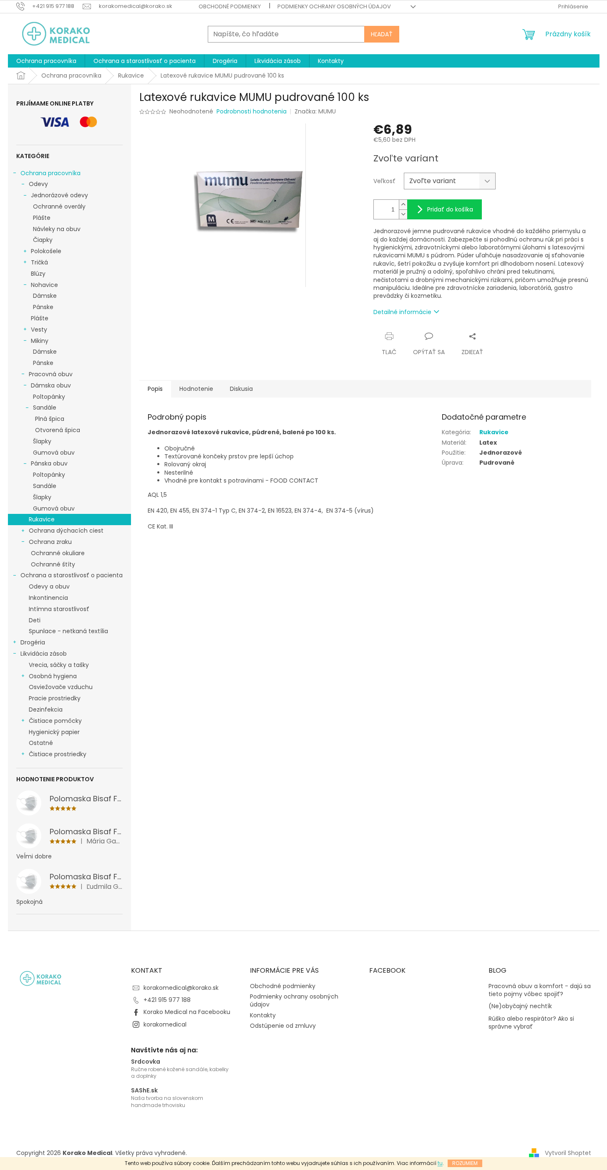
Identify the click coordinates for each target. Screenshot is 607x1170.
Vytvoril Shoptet (568, 1153)
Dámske (45, 296)
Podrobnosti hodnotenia (252, 112)
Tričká (39, 262)
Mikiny (39, 341)
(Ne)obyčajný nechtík (520, 1006)
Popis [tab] (155, 389)
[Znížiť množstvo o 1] (403, 214)
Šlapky (42, 441)
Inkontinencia (48, 598)
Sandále (44, 407)
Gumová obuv (54, 452)
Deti (34, 620)
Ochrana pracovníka (50, 173)
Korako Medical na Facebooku (187, 1012)
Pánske (43, 307)
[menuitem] (46, 61)
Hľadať (382, 34)
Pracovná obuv (51, 374)
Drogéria (32, 642)
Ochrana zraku (50, 542)
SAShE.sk (144, 1091)
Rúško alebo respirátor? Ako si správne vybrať (531, 1023)
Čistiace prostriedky (57, 754)
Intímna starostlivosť (59, 609)
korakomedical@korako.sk (181, 988)
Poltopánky (49, 397)
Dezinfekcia (46, 709)
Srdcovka (145, 1062)
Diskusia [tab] (241, 389)
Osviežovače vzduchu (61, 687)
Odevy (38, 184)
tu (440, 1163)
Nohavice (44, 285)
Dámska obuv (51, 385)
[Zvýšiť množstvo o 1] (403, 204)
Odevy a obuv (49, 586)
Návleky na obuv (57, 229)
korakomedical (165, 1024)
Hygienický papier (54, 732)
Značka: (315, 111)
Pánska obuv (49, 463)
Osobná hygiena (53, 676)
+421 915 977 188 (167, 1000)
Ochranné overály (59, 206)
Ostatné (41, 743)
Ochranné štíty (53, 564)
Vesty (39, 329)
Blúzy (38, 273)
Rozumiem (465, 1163)
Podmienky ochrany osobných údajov (334, 6)
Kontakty (263, 1015)
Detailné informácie (402, 312)
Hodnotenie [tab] (196, 389)
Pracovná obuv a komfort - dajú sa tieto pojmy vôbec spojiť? (540, 990)
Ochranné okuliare (58, 553)
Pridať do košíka (450, 209)
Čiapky (43, 240)
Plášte (41, 218)
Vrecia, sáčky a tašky (59, 665)
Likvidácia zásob (43, 653)
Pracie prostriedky (55, 698)
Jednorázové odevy (59, 195)
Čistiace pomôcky (55, 721)
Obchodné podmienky (230, 6)
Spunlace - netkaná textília (68, 631)
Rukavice (42, 519)
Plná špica (49, 419)
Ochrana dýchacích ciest (66, 530)
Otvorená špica (57, 430)
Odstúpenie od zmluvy (283, 1026)
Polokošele (46, 251)
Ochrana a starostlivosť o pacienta (71, 575)
